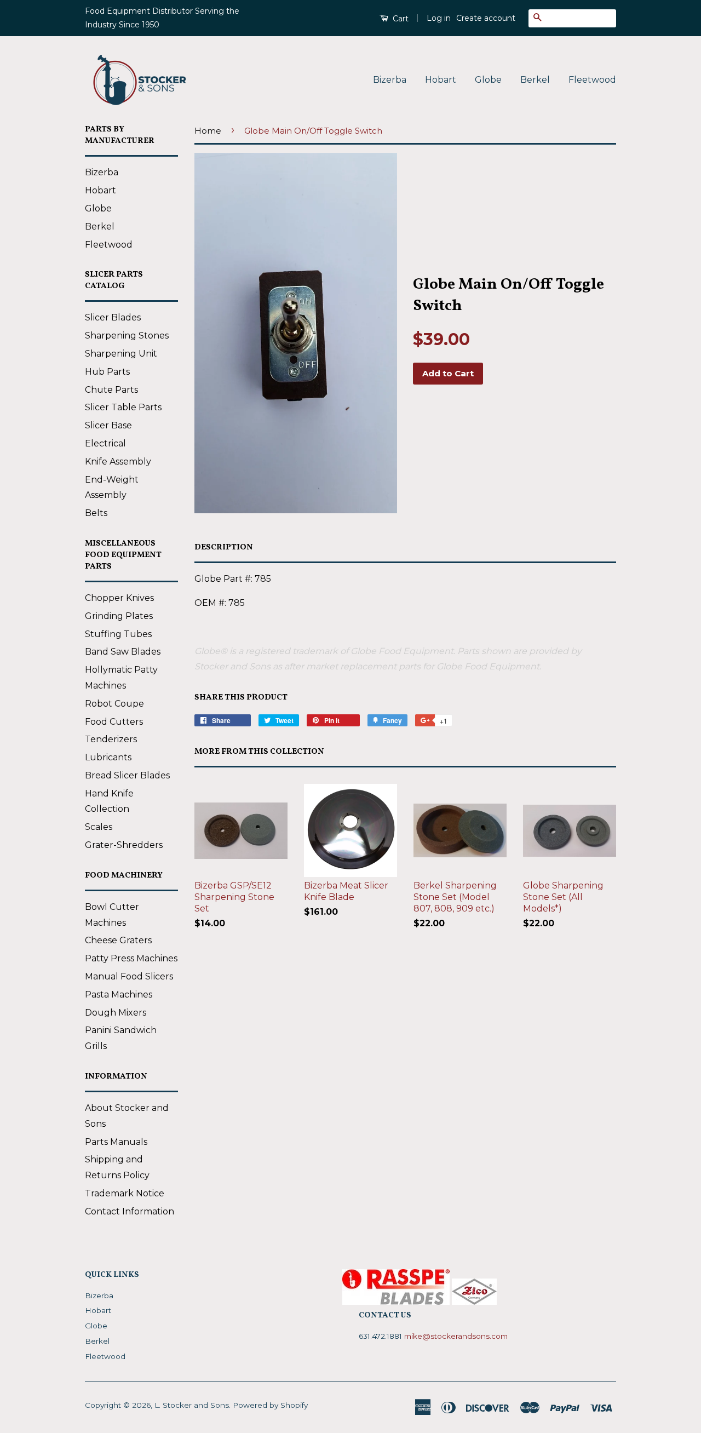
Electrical (105, 443)
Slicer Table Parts (123, 407)
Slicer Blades (113, 317)
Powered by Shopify (270, 1405)
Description (223, 547)
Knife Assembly (118, 461)
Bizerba (389, 79)
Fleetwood (592, 79)
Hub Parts (107, 371)
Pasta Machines (118, 994)
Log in (439, 18)
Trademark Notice (124, 1193)
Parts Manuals (116, 1142)
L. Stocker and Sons (191, 1405)
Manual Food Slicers (129, 976)
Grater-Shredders (124, 845)
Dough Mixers (115, 1012)
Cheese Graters (118, 940)
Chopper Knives (119, 598)
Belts (96, 513)
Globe (488, 79)
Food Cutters (114, 721)
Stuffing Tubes (118, 634)
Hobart (440, 79)
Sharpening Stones (127, 335)
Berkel (535, 79)
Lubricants (108, 757)
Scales (98, 827)
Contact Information (129, 1211)
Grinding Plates (119, 616)
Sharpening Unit (121, 353)
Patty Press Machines (131, 958)
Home (207, 130)
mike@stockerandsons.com (456, 1336)
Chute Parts (111, 390)
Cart (399, 19)
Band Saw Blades (122, 651)
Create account (485, 18)
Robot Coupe (114, 703)
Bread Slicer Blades (127, 775)
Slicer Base (108, 425)
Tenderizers (111, 739)
